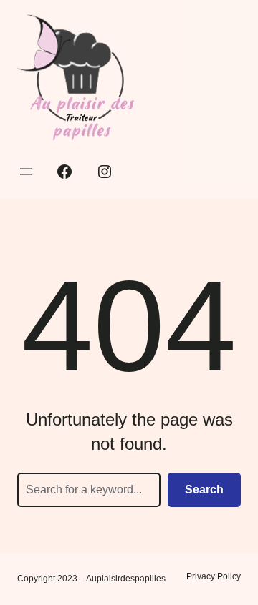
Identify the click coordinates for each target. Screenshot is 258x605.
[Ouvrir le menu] (25, 171)
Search (204, 489)
